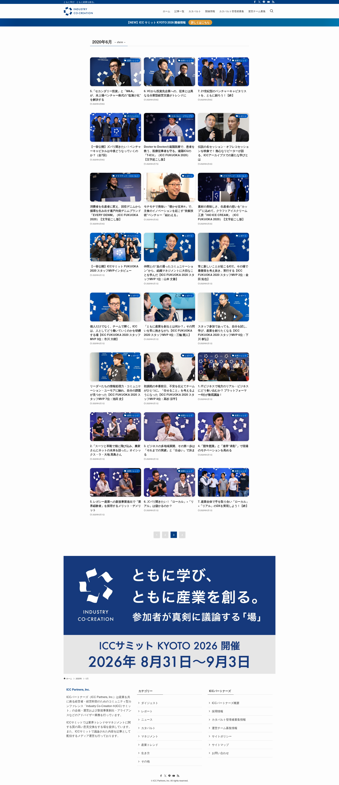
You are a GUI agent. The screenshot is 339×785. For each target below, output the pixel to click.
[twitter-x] (259, 2)
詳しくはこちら (200, 22)
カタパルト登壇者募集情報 (229, 719)
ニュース (147, 719)
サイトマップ (220, 745)
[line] (264, 2)
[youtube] (268, 2)
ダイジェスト (149, 703)
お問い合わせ (220, 753)
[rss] (273, 2)
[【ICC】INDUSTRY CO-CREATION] (78, 11)
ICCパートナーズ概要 (225, 703)
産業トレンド (149, 745)
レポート (147, 711)
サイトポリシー (222, 736)
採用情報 (217, 711)
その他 (145, 761)
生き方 (145, 753)
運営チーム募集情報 (224, 728)
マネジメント (149, 736)
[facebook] (254, 2)
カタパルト (148, 728)
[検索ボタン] (271, 11)
